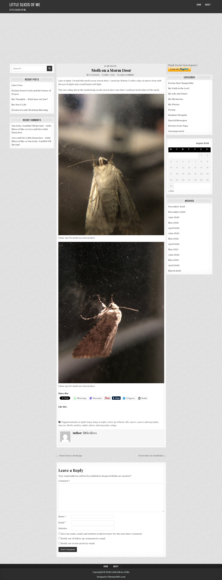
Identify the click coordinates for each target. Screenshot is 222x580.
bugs (89, 422)
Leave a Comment (127, 75)
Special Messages (177, 120)
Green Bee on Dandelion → (152, 455)
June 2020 (173, 255)
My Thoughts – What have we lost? (30, 99)
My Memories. (175, 99)
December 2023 (176, 206)
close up (111, 422)
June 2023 (173, 217)
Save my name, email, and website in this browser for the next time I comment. (101, 534)
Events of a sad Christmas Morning (30, 110)
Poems (171, 110)
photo (92, 425)
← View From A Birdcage (69, 455)
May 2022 (173, 238)
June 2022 (173, 233)
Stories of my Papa (178, 126)
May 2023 (173, 223)
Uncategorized (176, 131)
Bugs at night (99, 422)
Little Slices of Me (24, 4)
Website (62, 528)
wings (113, 425)
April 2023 (173, 228)
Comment (64, 481)
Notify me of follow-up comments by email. (83, 538)
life (127, 422)
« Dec (171, 191)
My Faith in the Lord (178, 88)
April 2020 (174, 265)
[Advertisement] (111, 37)
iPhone (120, 422)
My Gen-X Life (19, 104)
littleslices (94, 75)
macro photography (147, 422)
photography (102, 425)
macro (133, 422)
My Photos (112, 66)
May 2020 (173, 260)
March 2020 (174, 271)
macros (62, 425)
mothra (77, 425)
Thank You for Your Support (182, 65)
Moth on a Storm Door (111, 70)
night (85, 425)
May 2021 (173, 249)
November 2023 (176, 212)
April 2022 (173, 244)
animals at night (78, 422)
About (208, 4)
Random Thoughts (177, 115)
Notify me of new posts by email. (78, 543)
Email (62, 522)
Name (62, 516)
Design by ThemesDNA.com (111, 577)
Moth (70, 425)
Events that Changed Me (181, 83)
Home (199, 4)
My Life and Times (177, 94)
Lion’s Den (17, 85)
